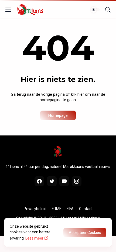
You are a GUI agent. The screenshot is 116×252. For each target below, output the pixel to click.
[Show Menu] (8, 9)
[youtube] (64, 181)
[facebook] (39, 181)
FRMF (56, 209)
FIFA (70, 209)
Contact (86, 209)
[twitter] (52, 181)
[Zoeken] (108, 9)
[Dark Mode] (95, 9)
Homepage (58, 115)
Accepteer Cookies (85, 232)
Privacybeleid (35, 209)
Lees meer (34, 238)
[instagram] (76, 181)
